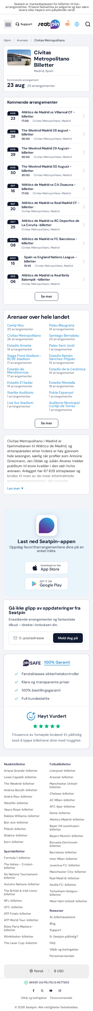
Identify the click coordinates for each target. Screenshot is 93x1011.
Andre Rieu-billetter (18, 797)
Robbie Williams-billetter (22, 816)
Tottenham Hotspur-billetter (64, 893)
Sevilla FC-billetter (63, 885)
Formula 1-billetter (17, 858)
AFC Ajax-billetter (62, 807)
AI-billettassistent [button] (62, 917)
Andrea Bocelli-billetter (20, 790)
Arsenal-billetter (61, 777)
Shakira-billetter (16, 835)
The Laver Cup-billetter (20, 943)
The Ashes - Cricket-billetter (19, 866)
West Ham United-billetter (68, 901)
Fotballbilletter (60, 764)
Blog (53, 924)
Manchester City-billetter (68, 872)
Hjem (7, 40)
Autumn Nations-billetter (22, 884)
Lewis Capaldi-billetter (20, 777)
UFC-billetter (13, 907)
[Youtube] (50, 990)
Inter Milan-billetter (64, 859)
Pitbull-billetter (15, 829)
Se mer (46, 296)
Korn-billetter (14, 842)
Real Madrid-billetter (65, 878)
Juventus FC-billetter (65, 865)
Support (55, 930)
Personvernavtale (62, 956)
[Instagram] (59, 990)
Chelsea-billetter (62, 794)
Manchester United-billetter (64, 785)
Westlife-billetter (16, 803)
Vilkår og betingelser (64, 949)
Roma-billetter (60, 813)
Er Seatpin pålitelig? (64, 937)
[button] (77, 24)
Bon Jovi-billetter (16, 822)
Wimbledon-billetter (18, 937)
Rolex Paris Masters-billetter (18, 928)
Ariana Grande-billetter (21, 771)
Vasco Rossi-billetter (18, 810)
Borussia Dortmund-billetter (64, 844)
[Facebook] (33, 990)
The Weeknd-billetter (19, 784)
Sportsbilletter (14, 851)
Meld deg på (68, 638)
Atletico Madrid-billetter (67, 819)
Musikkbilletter (14, 764)
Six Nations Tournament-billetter (21, 876)
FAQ (52, 943)
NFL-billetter (13, 901)
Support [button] (26, 24)
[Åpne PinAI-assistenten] (67, 24)
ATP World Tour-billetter (21, 920)
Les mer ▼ (15, 488)
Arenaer (22, 40)
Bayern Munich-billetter (66, 836)
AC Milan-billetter (62, 800)
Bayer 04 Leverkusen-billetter (65, 827)
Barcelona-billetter (63, 852)
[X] (42, 990)
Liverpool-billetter (63, 771)
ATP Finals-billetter (17, 914)
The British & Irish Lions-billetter (21, 892)
